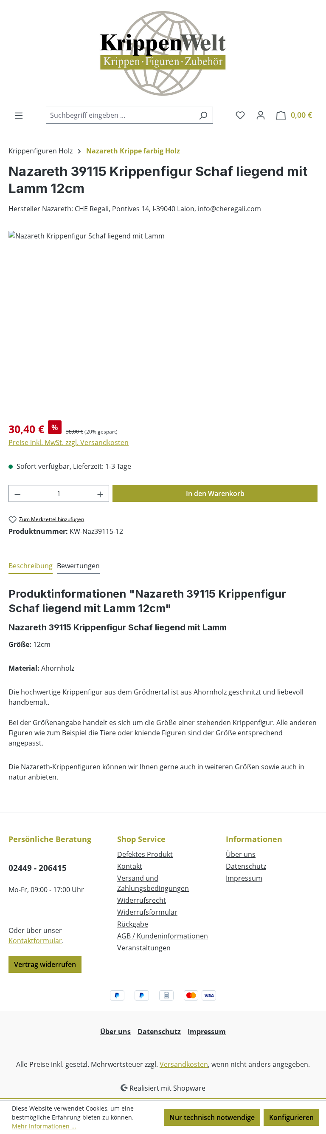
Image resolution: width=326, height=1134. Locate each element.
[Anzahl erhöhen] (101, 493)
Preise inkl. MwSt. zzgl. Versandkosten (68, 442)
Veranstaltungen (144, 948)
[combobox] (120, 115)
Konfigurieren (291, 1117)
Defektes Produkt (145, 854)
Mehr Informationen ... (44, 1126)
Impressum (244, 878)
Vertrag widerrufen (45, 964)
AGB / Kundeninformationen (162, 936)
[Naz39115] (162, 322)
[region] (163, 322)
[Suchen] (203, 115)
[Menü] (18, 115)
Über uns (241, 854)
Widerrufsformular (147, 912)
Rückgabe (132, 924)
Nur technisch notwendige (212, 1117)
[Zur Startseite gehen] (163, 53)
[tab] (30, 566)
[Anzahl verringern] (17, 493)
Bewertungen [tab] (78, 565)
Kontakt (129, 866)
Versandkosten (184, 1064)
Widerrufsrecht (141, 900)
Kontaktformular (35, 940)
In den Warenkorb (215, 493)
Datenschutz (246, 866)
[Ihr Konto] (260, 114)
